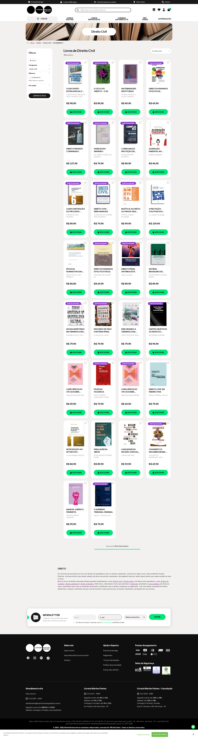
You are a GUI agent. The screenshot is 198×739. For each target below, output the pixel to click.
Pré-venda (145, 18)
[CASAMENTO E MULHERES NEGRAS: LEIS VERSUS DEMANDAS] (158, 434)
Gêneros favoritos (132, 617)
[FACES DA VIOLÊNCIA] (103, 374)
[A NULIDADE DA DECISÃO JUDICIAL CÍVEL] (131, 434)
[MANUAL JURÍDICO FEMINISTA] (76, 494)
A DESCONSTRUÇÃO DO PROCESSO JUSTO (75, 210)
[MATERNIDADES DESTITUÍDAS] (131, 74)
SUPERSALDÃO (164, 19)
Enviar (157, 617)
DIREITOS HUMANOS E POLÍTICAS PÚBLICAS (158, 90)
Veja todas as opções (36, 80)
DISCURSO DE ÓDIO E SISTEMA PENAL (103, 330)
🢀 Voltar (33, 60)
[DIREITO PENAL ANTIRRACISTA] (131, 254)
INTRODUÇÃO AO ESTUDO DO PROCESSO (74, 450)
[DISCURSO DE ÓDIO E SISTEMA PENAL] (103, 314)
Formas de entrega (110, 650)
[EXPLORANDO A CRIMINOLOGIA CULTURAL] (131, 314)
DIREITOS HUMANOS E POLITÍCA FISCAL (103, 270)
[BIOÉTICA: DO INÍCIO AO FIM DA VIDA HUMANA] (131, 194)
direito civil (117, 581)
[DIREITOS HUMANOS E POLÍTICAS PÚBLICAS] (158, 74)
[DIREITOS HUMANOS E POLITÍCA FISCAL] (103, 254)
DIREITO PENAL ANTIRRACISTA (128, 270)
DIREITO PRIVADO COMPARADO (74, 150)
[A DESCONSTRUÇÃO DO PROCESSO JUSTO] (76, 194)
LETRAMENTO (58, 43)
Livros (32, 43)
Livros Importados (94, 18)
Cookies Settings (143, 734)
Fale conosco (31, 694)
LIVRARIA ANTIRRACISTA (121, 18)
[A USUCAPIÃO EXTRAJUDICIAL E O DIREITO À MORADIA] (76, 74)
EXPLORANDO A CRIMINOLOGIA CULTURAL (128, 330)
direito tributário (87, 584)
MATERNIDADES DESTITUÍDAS (128, 89)
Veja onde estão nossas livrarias (76, 655)
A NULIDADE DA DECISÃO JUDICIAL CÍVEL (129, 450)
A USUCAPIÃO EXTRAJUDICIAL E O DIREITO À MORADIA (75, 90)
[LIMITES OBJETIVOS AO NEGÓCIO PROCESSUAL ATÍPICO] (158, 314)
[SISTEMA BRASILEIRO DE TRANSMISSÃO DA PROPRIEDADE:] (158, 254)
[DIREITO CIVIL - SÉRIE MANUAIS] (103, 194)
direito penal (129, 581)
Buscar (77, 10)
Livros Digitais (70, 18)
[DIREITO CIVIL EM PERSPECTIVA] (158, 374)
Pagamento (107, 655)
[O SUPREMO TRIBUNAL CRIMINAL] (103, 494)
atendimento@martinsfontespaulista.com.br (41, 703)
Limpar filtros (39, 96)
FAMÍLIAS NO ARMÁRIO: (100, 150)
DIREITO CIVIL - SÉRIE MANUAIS (101, 210)
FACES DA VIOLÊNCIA (99, 390)
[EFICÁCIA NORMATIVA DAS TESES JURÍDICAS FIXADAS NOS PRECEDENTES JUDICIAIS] (76, 254)
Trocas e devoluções (111, 660)
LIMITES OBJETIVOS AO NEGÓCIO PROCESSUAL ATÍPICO (158, 330)
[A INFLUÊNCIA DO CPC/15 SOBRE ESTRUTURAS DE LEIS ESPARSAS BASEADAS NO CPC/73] (131, 374)
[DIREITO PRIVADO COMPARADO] (76, 134)
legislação (134, 584)
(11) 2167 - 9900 (93, 694)
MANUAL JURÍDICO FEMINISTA (75, 510)
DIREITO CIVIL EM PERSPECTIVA (157, 390)
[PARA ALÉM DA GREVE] (103, 434)
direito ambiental (72, 584)
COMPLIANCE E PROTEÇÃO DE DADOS (128, 150)
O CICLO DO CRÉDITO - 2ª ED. (101, 89)
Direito (39, 43)
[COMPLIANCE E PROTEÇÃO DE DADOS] (131, 134)
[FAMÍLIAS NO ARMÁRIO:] (103, 134)
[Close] (193, 734)
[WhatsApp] (193, 727)
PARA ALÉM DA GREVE (100, 450)
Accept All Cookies (160, 734)
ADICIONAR (77, 112)
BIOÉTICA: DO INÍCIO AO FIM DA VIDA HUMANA (130, 210)
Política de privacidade (112, 665)
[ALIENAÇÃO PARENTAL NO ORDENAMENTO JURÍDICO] (158, 134)
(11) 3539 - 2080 (146, 694)
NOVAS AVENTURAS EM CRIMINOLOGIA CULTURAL (75, 330)
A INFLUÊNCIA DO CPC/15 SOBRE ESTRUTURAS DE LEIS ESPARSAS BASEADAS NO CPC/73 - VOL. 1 (75, 390)
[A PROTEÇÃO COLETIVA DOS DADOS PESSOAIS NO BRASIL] (158, 194)
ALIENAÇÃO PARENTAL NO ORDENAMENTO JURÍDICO (156, 150)
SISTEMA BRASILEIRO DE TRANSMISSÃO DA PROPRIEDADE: (157, 270)
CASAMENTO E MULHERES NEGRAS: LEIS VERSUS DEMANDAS (158, 450)
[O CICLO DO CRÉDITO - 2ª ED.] (103, 74)
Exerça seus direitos (111, 670)
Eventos (67, 660)
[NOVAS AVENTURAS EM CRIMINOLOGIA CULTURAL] (76, 314)
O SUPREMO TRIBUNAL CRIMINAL (103, 510)
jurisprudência (154, 584)
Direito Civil (47, 43)
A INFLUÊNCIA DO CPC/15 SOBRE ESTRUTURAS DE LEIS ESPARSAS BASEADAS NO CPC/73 (130, 390)
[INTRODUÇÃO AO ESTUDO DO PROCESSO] (76, 434)
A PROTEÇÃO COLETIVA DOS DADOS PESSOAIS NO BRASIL (157, 210)
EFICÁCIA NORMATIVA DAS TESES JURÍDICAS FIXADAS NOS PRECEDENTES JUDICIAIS (74, 270)
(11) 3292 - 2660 (35, 698)
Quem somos (69, 650)
